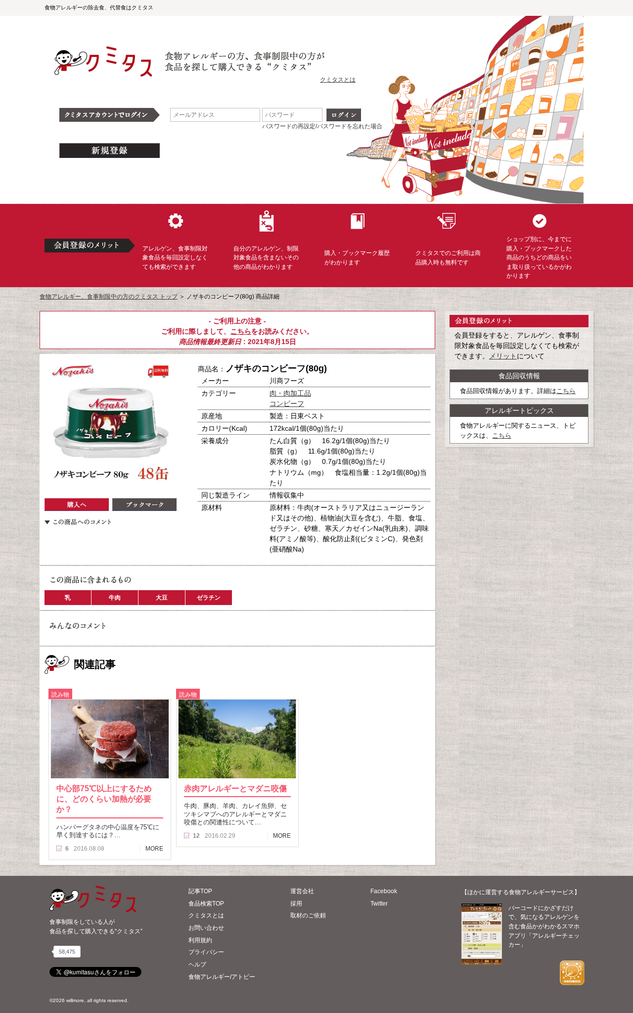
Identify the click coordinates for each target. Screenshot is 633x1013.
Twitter (379, 903)
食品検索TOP (206, 903)
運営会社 (302, 891)
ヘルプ (197, 964)
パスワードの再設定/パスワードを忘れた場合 (322, 126)
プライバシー (206, 952)
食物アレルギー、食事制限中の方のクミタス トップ (109, 296)
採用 (296, 903)
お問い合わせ (206, 927)
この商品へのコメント (78, 522)
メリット (503, 356)
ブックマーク (144, 504)
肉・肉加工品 (290, 393)
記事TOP (200, 891)
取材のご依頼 (308, 915)
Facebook (383, 891)
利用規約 (200, 940)
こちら (240, 331)
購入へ (77, 504)
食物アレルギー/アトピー (221, 976)
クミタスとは (338, 79)
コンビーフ (287, 403)
